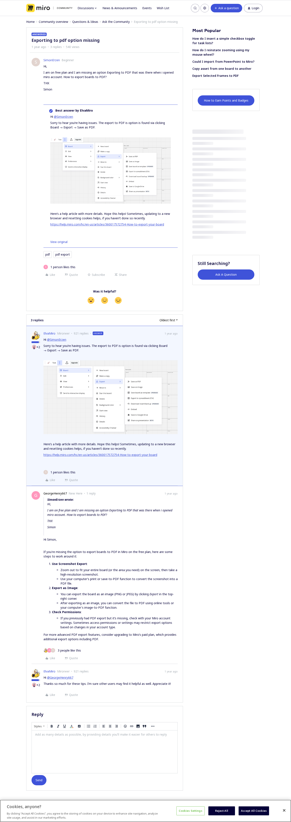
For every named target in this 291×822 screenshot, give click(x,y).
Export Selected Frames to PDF (215, 76)
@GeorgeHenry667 (60, 677)
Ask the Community (116, 22)
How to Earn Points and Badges (226, 100)
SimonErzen (51, 60)
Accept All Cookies (254, 811)
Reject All (221, 811)
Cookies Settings (190, 811)
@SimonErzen (63, 117)
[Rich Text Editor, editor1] (104, 751)
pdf (47, 254)
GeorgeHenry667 (55, 493)
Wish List (163, 8)
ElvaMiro (49, 333)
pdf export (62, 254)
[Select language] (204, 8)
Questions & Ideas (85, 22)
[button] (226, 8)
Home (30, 22)
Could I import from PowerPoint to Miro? (223, 62)
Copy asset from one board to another (221, 69)
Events (147, 8)
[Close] (284, 810)
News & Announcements (119, 8)
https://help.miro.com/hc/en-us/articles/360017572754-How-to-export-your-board (107, 224)
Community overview (53, 22)
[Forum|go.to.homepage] (49, 8)
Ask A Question (226, 274)
